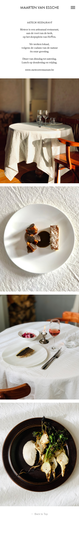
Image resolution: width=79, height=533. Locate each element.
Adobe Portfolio (46, 526)
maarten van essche (39, 7)
